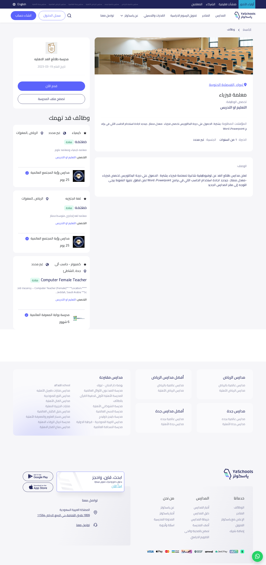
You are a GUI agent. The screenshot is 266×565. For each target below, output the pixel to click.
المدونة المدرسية (164, 519)
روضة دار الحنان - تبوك (110, 385)
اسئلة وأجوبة (166, 525)
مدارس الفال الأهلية (58, 400)
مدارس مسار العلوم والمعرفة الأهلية (48, 416)
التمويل (239, 525)
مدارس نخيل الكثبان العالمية (53, 411)
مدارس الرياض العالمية (57, 4)
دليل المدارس (201, 513)
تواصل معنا (107, 15)
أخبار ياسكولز (167, 513)
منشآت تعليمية (227, 4)
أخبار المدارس (201, 507)
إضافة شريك (237, 531)
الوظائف (239, 507)
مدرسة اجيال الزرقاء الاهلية (54, 421)
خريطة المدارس (200, 519)
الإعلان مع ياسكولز (232, 519)
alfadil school (62, 385)
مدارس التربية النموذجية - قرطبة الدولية (99, 421)
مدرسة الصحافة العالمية (108, 427)
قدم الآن (51, 86)
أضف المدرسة (201, 525)
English (22, 4)
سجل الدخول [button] (52, 15)
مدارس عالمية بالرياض (130, 4)
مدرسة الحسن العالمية (109, 411)
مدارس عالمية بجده (112, 4)
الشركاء (210, 4)
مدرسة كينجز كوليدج (111, 416)
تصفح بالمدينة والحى (196, 531)
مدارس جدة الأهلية (39, 4)
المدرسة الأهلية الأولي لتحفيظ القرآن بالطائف (101, 398)
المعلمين (196, 4)
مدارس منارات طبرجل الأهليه (53, 390)
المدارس (220, 15)
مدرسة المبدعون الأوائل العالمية (103, 390)
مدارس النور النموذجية (57, 395)
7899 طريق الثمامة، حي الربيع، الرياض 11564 (63, 515)
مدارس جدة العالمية (76, 4)
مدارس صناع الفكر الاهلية (55, 427)
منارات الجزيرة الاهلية (57, 406)
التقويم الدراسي (199, 537)
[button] (69, 15)
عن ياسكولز (167, 507)
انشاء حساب (23, 15)
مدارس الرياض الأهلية (94, 4)
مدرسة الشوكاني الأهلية (108, 406)
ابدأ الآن (117, 486)
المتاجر (206, 15)
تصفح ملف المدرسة (51, 99)
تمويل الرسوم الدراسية (183, 15)
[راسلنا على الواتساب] (257, 556)
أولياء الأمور (247, 4)
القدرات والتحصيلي (154, 15)
